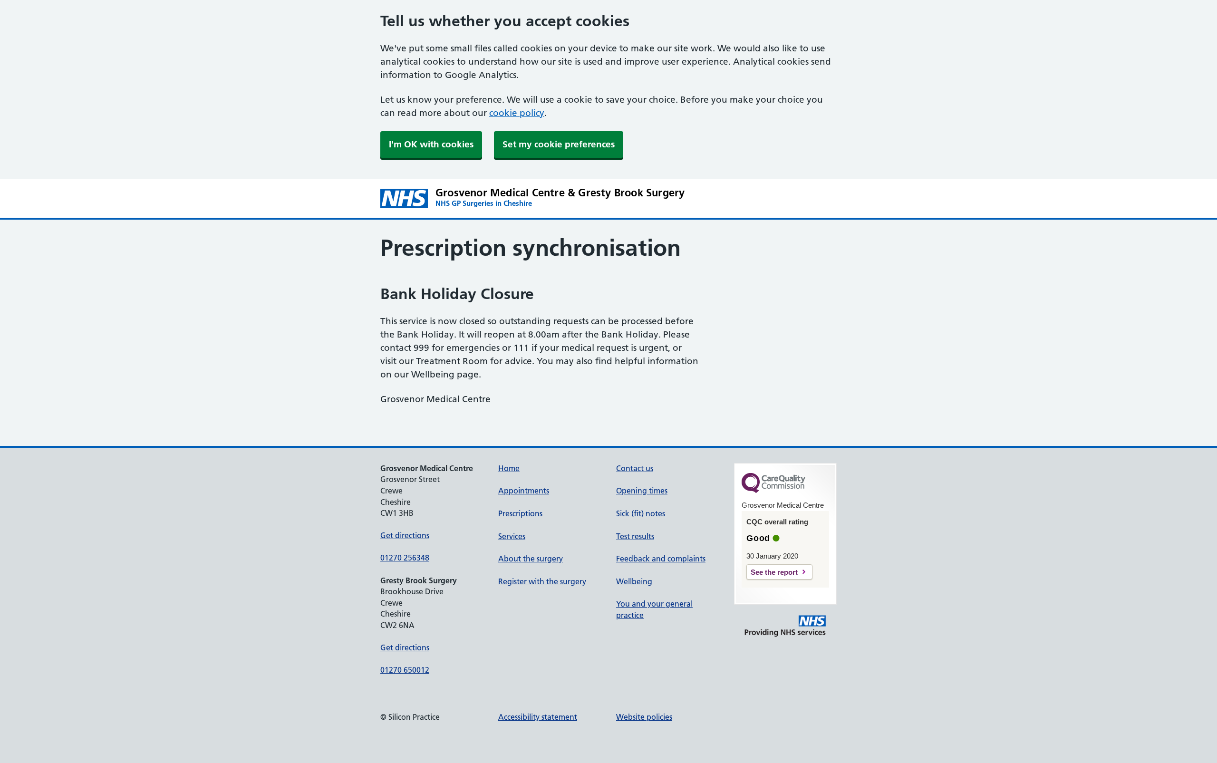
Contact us (634, 468)
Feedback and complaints (660, 558)
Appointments (523, 490)
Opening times (641, 490)
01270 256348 (404, 557)
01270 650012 (404, 670)
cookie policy (516, 112)
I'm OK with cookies (431, 144)
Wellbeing (634, 581)
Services (511, 536)
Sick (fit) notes (640, 513)
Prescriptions (520, 513)
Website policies (644, 717)
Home (509, 468)
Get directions (404, 535)
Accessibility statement (537, 717)
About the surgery (530, 558)
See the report (774, 572)
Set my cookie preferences (558, 144)
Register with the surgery (542, 581)
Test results (635, 536)
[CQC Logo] (773, 490)
